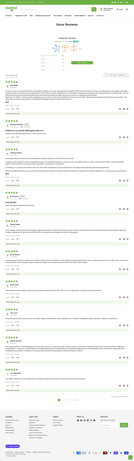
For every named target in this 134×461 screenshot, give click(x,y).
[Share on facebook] (120, 109)
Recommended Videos (35, 432)
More (80, 48)
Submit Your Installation (36, 437)
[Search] (93, 9)
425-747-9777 (107, 10)
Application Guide (21, 15)
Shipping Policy (31, 2)
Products (8, 15)
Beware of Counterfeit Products (38, 435)
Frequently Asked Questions (37, 425)
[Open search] (106, 75)
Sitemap (28, 452)
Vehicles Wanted (79, 15)
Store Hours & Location (11, 2)
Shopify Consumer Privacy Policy (41, 452)
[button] (120, 9)
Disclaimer (68, 15)
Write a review (82, 62)
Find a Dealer (57, 15)
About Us (91, 15)
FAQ (31, 15)
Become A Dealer (58, 420)
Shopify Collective (58, 425)
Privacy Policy (9, 452)
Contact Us (100, 15)
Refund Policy (22, 2)
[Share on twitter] (124, 109)
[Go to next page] (78, 400)
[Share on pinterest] (127, 109)
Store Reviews (40, 2)
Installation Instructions (43, 15)
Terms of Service (19, 452)
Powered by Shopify (10, 456)
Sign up (124, 425)
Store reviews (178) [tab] (12, 75)
